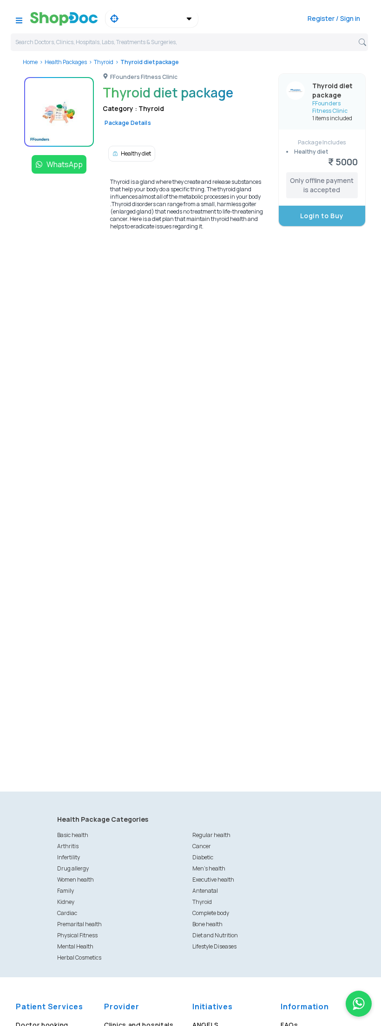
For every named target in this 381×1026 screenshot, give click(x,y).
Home (30, 62)
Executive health (213, 879)
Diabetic (202, 857)
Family (65, 891)
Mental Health (75, 946)
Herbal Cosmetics (79, 957)
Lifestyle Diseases (214, 946)
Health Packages (66, 62)
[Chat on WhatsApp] (359, 1004)
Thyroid (103, 62)
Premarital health (79, 924)
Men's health (208, 868)
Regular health (211, 835)
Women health (75, 879)
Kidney (65, 902)
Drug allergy (73, 868)
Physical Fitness (77, 935)
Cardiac (67, 913)
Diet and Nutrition (215, 935)
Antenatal (205, 891)
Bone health (207, 924)
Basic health (72, 835)
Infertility (68, 857)
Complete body (210, 913)
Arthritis (68, 846)
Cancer (201, 846)
